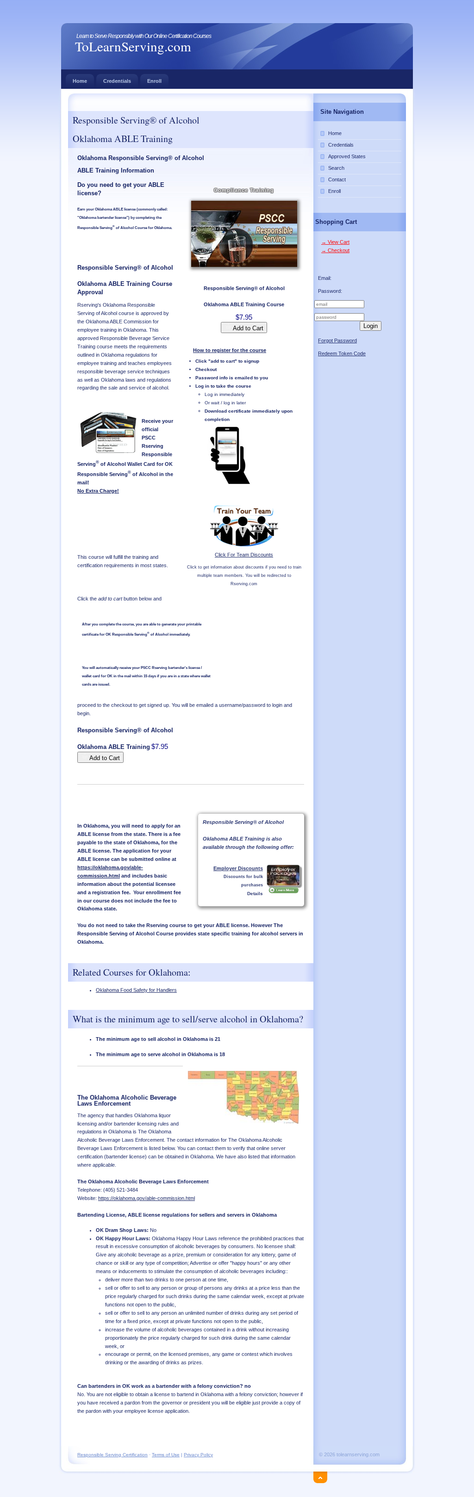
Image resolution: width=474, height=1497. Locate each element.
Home (80, 81)
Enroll (154, 81)
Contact (337, 179)
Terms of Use (166, 1454)
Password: (330, 291)
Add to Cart (247, 328)
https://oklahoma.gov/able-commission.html (146, 1198)
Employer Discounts (238, 868)
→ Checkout (335, 250)
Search (336, 168)
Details (255, 893)
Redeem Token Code (342, 353)
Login (370, 325)
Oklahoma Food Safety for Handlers (136, 990)
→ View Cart (335, 242)
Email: (324, 278)
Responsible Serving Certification (112, 1454)
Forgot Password (337, 340)
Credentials (117, 81)
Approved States (347, 156)
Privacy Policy (198, 1454)
